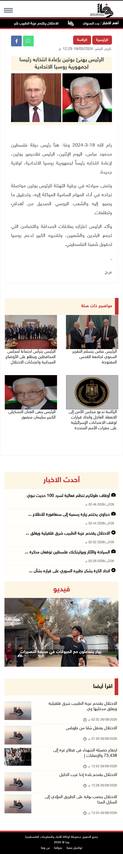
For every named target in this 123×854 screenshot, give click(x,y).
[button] (12, 624)
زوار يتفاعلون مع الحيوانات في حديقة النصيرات (61, 651)
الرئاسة (82, 40)
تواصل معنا (74, 848)
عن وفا (45, 848)
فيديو (61, 589)
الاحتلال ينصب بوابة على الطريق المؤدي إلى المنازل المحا (81, 799)
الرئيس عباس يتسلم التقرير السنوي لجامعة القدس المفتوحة (94, 357)
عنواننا (58, 848)
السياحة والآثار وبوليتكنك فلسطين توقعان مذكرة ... (67, 552)
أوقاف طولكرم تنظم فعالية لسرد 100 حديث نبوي (68, 495)
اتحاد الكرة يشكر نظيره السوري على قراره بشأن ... (69, 571)
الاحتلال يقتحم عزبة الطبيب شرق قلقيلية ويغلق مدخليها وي (83, 706)
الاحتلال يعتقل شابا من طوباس (91, 728)
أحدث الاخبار (61, 480)
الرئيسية (102, 40)
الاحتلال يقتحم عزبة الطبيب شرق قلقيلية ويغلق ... (68, 533)
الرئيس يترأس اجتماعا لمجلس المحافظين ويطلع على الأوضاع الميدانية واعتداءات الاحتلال (31, 357)
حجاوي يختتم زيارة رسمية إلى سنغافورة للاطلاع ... (69, 514)
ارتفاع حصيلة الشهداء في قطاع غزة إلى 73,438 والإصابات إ (85, 753)
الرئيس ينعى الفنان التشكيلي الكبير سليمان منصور (32, 415)
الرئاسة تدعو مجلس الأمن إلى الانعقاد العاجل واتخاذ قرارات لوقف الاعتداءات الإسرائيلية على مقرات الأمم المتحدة (93, 420)
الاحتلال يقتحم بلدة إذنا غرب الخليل (88, 774)
